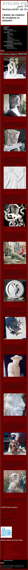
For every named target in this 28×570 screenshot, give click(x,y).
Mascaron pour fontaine (12, 343)
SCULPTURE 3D (8, 29)
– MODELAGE (10, 38)
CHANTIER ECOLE (12, 48)
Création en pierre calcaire (13, 496)
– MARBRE (10, 33)
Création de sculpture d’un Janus (15, 120)
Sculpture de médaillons (12, 305)
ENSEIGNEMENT (8, 45)
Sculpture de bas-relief (11, 192)
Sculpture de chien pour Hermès (15, 268)
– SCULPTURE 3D (11, 30)
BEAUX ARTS (10, 47)
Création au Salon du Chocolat (14, 459)
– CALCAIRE (10, 34)
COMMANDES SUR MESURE (12, 543)
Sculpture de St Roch (11, 380)
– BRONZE (9, 37)
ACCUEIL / (6, 26)
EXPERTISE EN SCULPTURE (14, 44)
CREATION (7, 32)
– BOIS (8, 36)
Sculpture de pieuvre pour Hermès (15, 230)
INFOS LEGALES (8, 560)
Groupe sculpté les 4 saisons (14, 155)
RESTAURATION (8, 41)
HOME (5, 28)
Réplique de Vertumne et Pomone (15, 82)
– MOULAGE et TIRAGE (13, 40)
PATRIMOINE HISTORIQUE (14, 42)
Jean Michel (21, 93)
